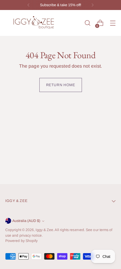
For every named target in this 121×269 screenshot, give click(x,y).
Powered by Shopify (21, 241)
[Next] (92, 5)
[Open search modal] (87, 23)
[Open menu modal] (113, 23)
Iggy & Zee (44, 230)
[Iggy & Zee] (34, 23)
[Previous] (28, 5)
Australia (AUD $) (26, 221)
